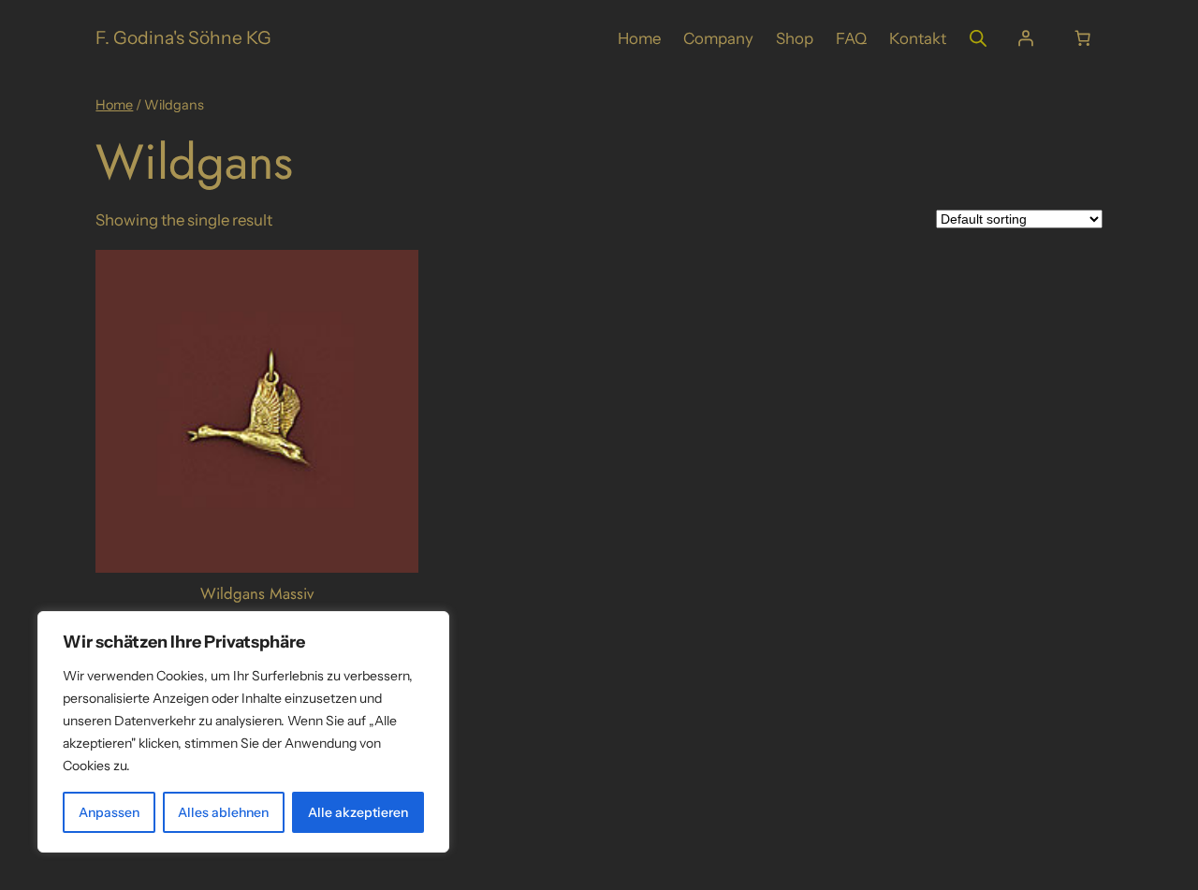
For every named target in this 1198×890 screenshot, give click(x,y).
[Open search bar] (978, 38)
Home (114, 104)
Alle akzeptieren (358, 812)
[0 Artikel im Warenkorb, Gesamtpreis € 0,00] (1083, 38)
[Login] (1025, 38)
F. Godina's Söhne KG (183, 37)
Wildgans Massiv (257, 593)
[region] (243, 732)
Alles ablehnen (223, 812)
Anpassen (109, 812)
